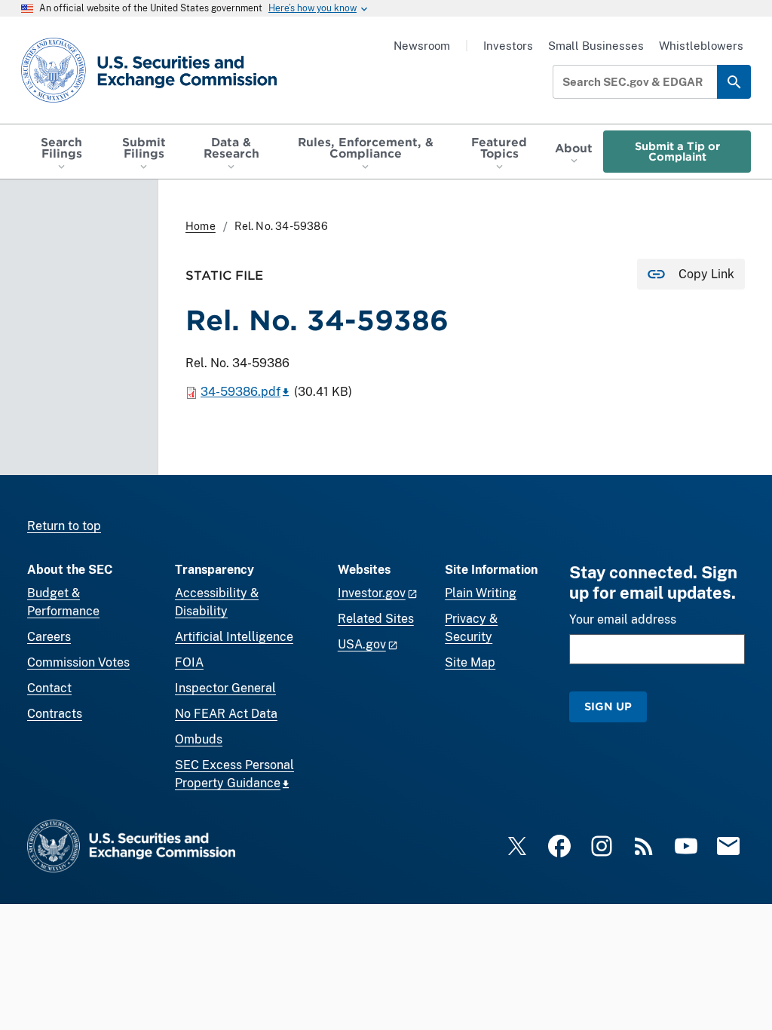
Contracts (54, 714)
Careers (49, 637)
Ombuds (198, 739)
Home (200, 226)
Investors (508, 45)
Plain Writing (480, 593)
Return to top (64, 526)
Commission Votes (78, 662)
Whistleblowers (701, 45)
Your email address (622, 619)
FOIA (189, 662)
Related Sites (376, 619)
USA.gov (362, 644)
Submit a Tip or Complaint (677, 151)
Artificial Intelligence (234, 637)
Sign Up (608, 706)
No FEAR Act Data (226, 714)
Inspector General (225, 688)
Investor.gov (372, 593)
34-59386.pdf (240, 392)
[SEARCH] (734, 82)
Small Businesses (596, 45)
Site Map (470, 662)
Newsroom (422, 45)
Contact (49, 688)
